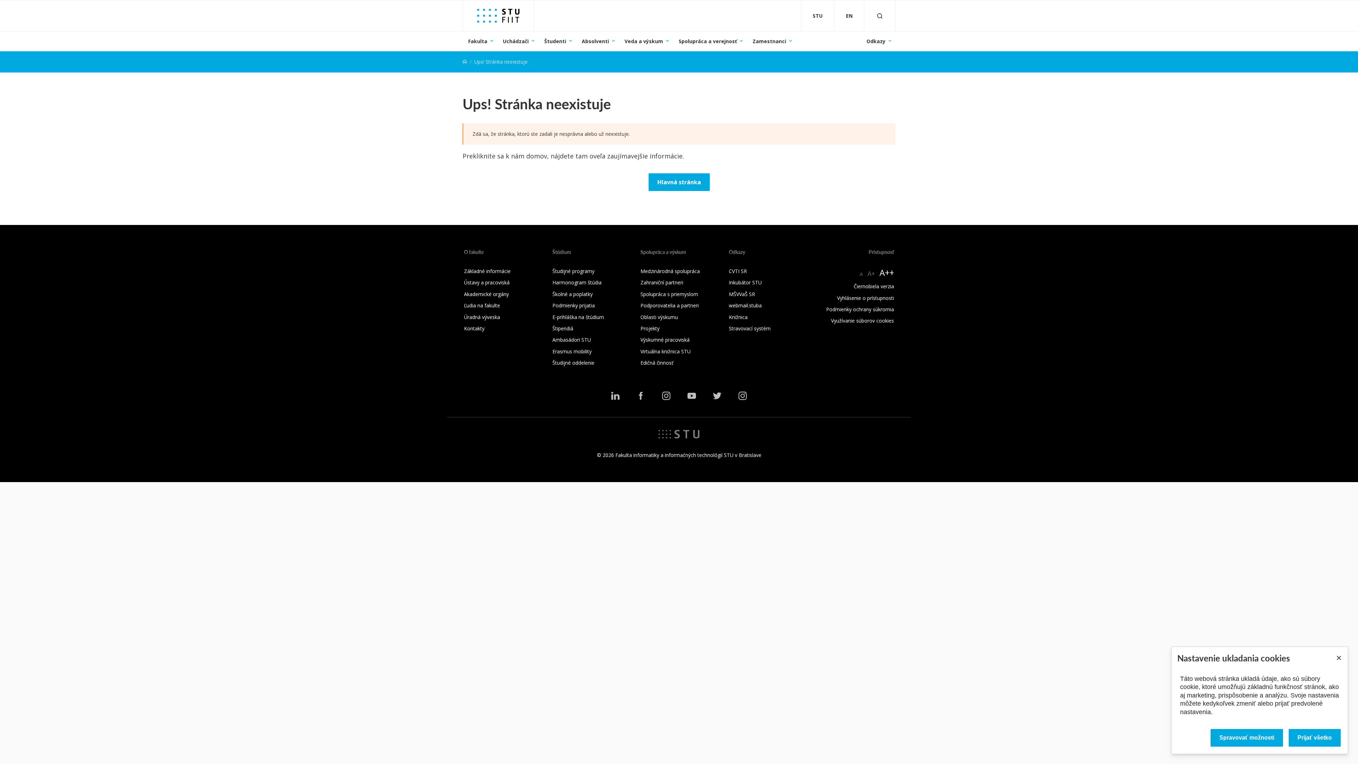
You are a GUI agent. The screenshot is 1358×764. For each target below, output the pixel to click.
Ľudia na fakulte (482, 305)
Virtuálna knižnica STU (665, 351)
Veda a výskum (644, 41)
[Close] (1338, 657)
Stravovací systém (750, 328)
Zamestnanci (769, 41)
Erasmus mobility (572, 351)
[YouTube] (691, 395)
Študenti (555, 41)
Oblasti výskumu (659, 317)
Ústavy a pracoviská (487, 282)
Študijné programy (573, 271)
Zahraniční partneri (661, 282)
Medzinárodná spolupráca (670, 271)
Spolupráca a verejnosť (708, 41)
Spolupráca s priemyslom (669, 294)
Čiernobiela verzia (874, 286)
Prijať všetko (1315, 738)
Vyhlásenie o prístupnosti (865, 298)
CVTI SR (738, 271)
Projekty (650, 328)
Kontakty (474, 328)
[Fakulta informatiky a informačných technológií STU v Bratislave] (498, 15)
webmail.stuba (745, 305)
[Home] (465, 61)
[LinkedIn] (615, 395)
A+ (871, 273)
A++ (887, 272)
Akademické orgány (486, 294)
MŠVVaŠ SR (742, 294)
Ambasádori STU (571, 339)
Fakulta (477, 41)
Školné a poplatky (572, 294)
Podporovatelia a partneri (669, 305)
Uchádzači (516, 41)
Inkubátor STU (745, 282)
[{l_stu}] (679, 433)
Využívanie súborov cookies (862, 320)
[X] (717, 395)
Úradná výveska (482, 317)
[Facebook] (641, 395)
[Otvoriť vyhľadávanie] (879, 15)
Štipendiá (562, 328)
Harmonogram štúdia (577, 282)
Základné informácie (487, 271)
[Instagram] (666, 395)
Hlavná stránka (679, 182)
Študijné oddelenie (573, 362)
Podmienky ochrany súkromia (860, 309)
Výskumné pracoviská (665, 339)
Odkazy (876, 41)
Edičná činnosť (656, 362)
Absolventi (595, 41)
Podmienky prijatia (573, 305)
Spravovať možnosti (1246, 738)
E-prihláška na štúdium (578, 317)
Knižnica (738, 317)
